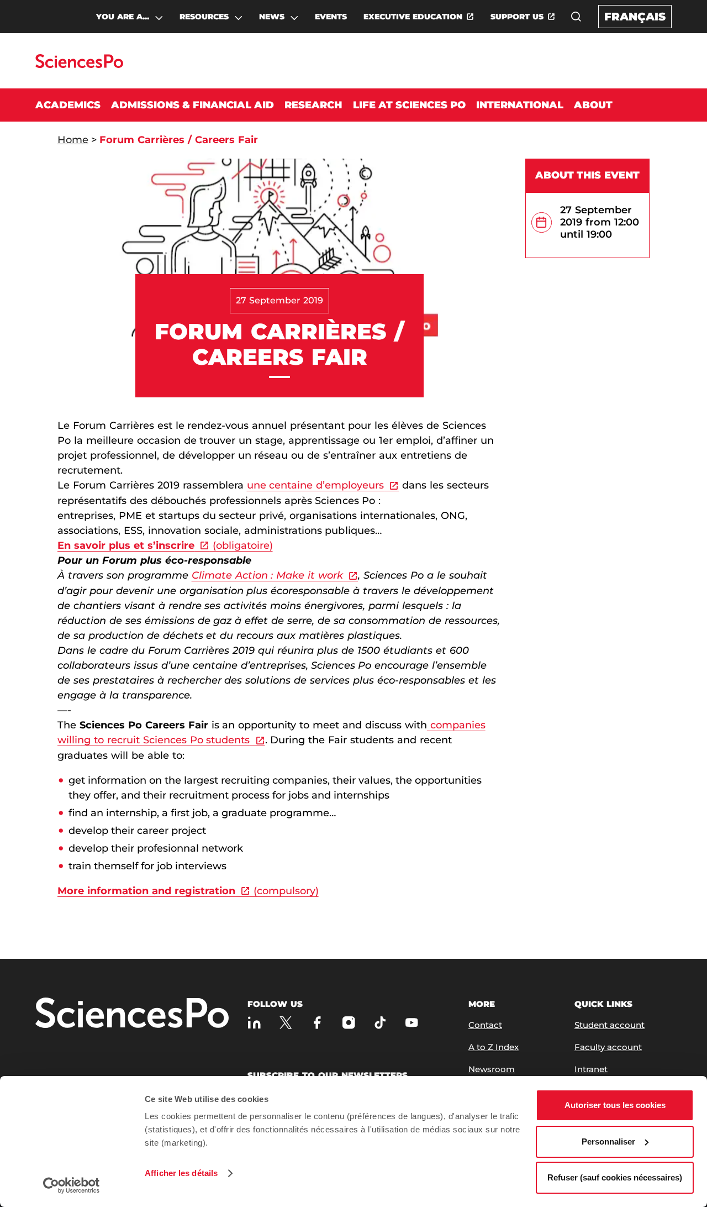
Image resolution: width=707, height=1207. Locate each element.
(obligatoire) (241, 545)
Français (635, 16)
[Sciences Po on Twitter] (286, 1023)
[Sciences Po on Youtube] (412, 1023)
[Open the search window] (576, 16)
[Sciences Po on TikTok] (380, 1023)
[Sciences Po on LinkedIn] (254, 1023)
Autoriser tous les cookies (615, 1105)
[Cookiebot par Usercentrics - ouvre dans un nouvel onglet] (71, 1185)
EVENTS (331, 17)
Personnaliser (608, 1141)
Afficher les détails (181, 1173)
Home (72, 140)
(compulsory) (284, 891)
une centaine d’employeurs (315, 485)
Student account (609, 1025)
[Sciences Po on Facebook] (317, 1023)
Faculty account (608, 1047)
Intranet (591, 1069)
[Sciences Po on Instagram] (349, 1023)
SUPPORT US (517, 17)
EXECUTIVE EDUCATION (412, 17)
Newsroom (491, 1069)
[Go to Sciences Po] (79, 65)
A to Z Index (493, 1047)
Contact (485, 1025)
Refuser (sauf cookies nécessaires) (614, 1177)
